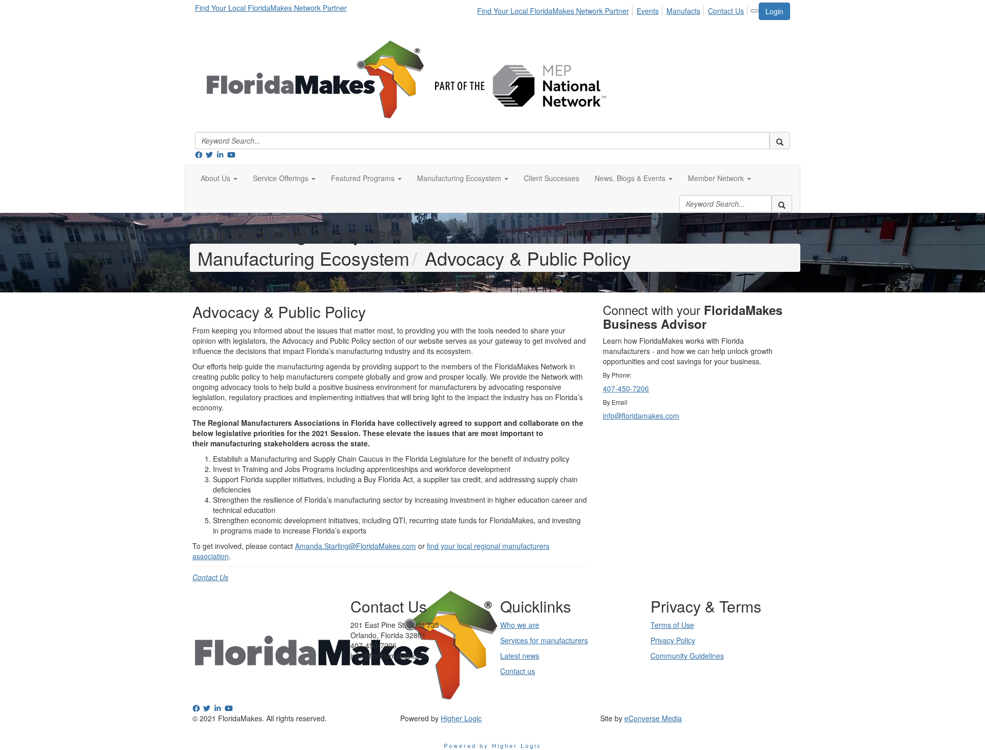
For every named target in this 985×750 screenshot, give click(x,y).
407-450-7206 (626, 388)
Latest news (519, 655)
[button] (219, 178)
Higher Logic (461, 718)
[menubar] (613, 9)
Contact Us (726, 11)
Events (648, 11)
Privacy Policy (673, 640)
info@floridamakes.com (641, 415)
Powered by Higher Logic (493, 745)
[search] (780, 140)
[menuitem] (556, 9)
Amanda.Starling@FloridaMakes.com (355, 546)
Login (774, 11)
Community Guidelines (687, 655)
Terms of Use (672, 625)
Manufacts (683, 11)
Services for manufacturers (544, 640)
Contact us (517, 671)
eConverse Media (653, 718)
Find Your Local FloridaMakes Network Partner (271, 8)
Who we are (519, 625)
